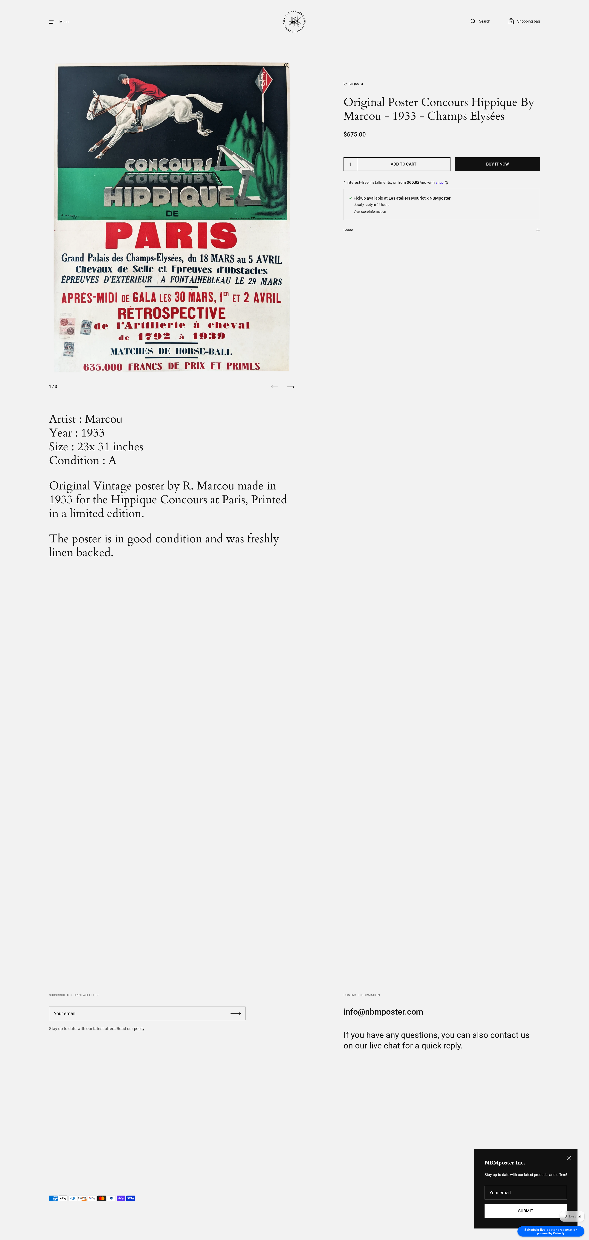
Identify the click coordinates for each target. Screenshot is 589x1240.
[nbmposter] (294, 21)
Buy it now (497, 164)
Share (348, 230)
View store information (370, 211)
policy (139, 1028)
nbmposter (355, 84)
